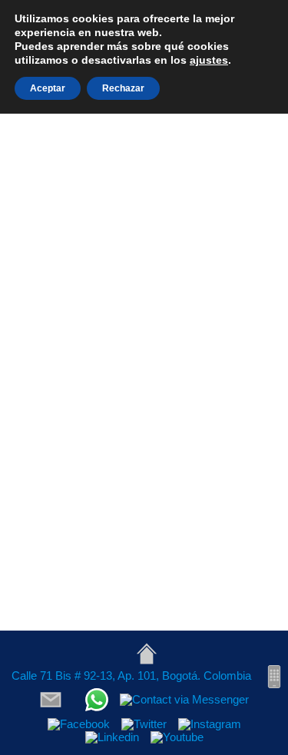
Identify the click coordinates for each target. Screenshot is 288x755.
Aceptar (47, 88)
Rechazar (123, 88)
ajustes (209, 60)
